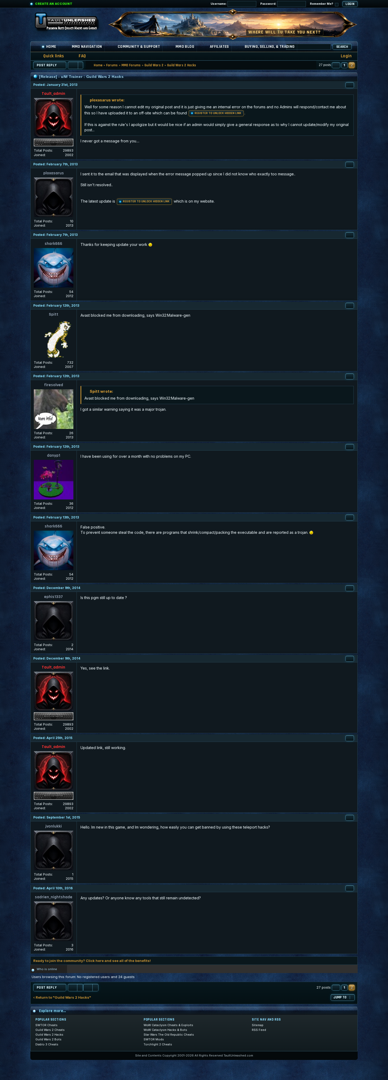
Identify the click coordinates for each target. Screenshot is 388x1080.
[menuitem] (79, 56)
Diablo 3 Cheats (46, 1044)
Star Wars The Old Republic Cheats (169, 1034)
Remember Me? (322, 4)
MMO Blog (185, 46)
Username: (219, 4)
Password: (268, 4)
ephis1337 (53, 597)
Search (342, 47)
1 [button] (344, 65)
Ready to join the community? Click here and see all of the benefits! (92, 961)
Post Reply (47, 65)
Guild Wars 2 (154, 65)
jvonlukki (53, 826)
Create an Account (53, 4)
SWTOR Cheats (46, 1025)
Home (51, 46)
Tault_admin (53, 93)
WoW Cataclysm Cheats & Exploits (168, 1025)
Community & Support (139, 46)
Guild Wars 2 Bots (48, 1039)
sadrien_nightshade (53, 897)
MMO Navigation (87, 46)
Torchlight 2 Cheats (158, 1044)
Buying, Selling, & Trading (270, 46)
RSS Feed (259, 1030)
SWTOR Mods (154, 1039)
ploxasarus (53, 173)
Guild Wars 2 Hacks (181, 65)
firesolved (53, 385)
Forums (112, 65)
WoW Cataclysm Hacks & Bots (165, 1030)
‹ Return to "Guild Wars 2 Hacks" (62, 997)
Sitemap (257, 1025)
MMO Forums (131, 65)
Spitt (53, 314)
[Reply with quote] (350, 85)
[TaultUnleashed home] (70, 23)
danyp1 (53, 455)
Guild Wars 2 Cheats (50, 1030)
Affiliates (219, 46)
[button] (336, 65)
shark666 (53, 243)
